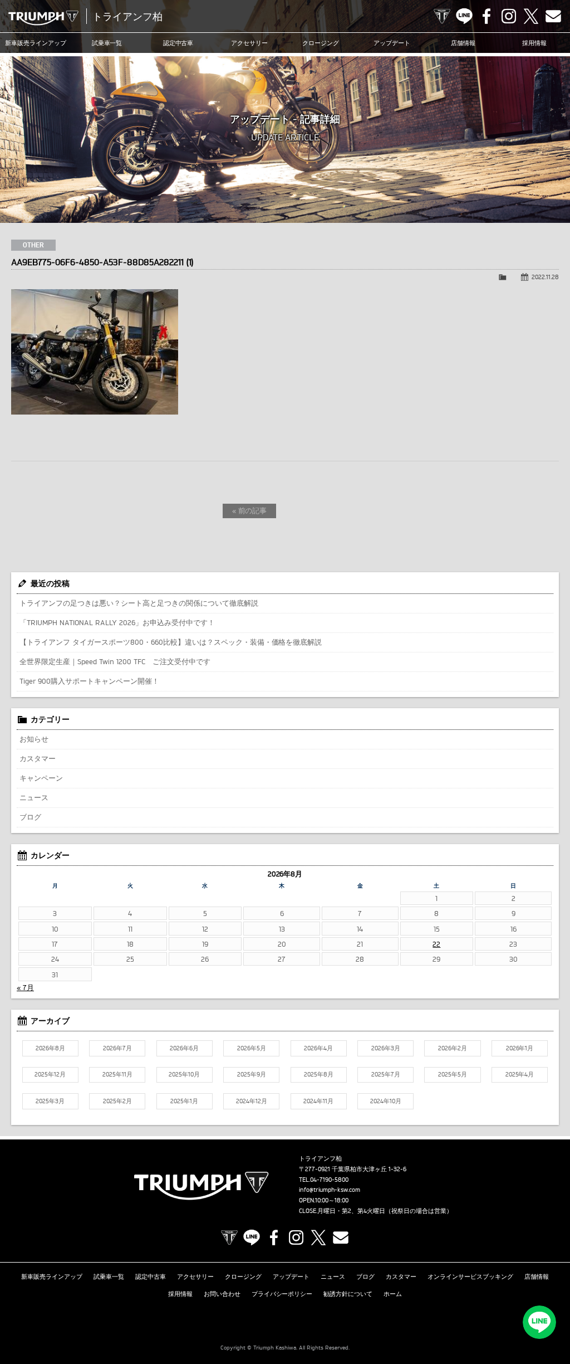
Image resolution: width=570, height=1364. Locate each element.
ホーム (393, 1294)
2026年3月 (385, 1048)
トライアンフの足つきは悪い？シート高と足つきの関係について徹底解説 (138, 602)
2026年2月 (452, 1048)
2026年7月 (117, 1048)
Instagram (508, 16)
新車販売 (35, 43)
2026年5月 (251, 1048)
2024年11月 (318, 1101)
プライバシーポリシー (282, 1294)
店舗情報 (463, 43)
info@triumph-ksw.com (329, 1190)
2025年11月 (117, 1074)
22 (436, 943)
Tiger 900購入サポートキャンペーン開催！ (89, 680)
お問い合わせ (222, 1294)
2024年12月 (251, 1101)
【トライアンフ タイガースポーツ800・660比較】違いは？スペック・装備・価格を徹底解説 (170, 641)
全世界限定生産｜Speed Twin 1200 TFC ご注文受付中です (114, 661)
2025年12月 (50, 1074)
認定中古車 (178, 43)
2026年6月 (184, 1048)
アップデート (392, 43)
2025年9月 (251, 1074)
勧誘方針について (347, 1294)
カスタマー (37, 758)
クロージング (320, 43)
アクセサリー (249, 43)
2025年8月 (318, 1074)
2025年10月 (184, 1074)
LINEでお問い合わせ (539, 1322)
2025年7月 (385, 1074)
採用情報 (534, 43)
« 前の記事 (249, 510)
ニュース (33, 797)
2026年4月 (318, 1048)
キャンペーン (41, 777)
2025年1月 (184, 1101)
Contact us (553, 16)
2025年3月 (50, 1101)
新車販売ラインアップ (51, 1276)
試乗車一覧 (107, 43)
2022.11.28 (545, 277)
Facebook (486, 16)
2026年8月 (50, 1048)
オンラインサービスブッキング (470, 1276)
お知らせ (33, 738)
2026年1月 (520, 1048)
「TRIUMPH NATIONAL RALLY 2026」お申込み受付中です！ (117, 622)
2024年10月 (385, 1101)
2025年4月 (519, 1074)
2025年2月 (117, 1101)
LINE (464, 16)
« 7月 (25, 987)
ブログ (30, 816)
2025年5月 (452, 1074)
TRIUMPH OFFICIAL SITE (442, 16)
